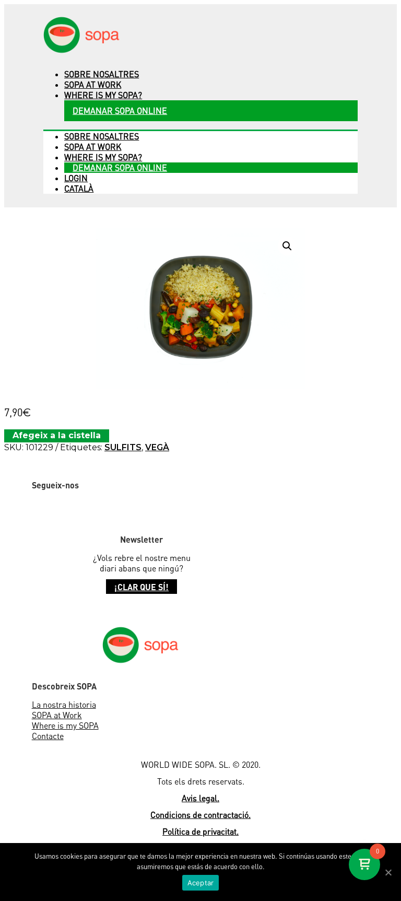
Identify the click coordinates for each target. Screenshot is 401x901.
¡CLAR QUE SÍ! (141, 587)
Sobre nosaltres (101, 74)
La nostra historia (64, 704)
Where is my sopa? (103, 95)
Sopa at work (92, 84)
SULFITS (122, 447)
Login (76, 178)
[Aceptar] (388, 872)
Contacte (48, 736)
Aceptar (200, 883)
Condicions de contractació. (200, 815)
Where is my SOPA (65, 725)
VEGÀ (157, 447)
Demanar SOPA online (120, 111)
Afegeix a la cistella (57, 435)
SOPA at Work (57, 715)
